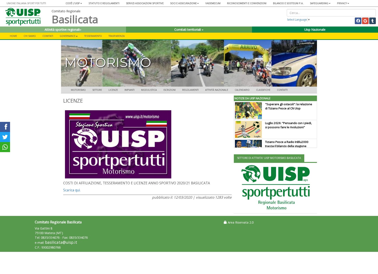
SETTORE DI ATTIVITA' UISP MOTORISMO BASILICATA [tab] (269, 158)
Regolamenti (190, 89)
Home (13, 35)
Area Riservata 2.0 (240, 222)
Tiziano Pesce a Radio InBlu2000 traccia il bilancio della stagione (286, 144)
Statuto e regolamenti (104, 3)
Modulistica (149, 89)
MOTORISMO (78, 89)
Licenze (113, 89)
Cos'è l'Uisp (73, 3)
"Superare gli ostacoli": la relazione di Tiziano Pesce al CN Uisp (288, 106)
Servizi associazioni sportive (145, 3)
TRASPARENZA (116, 35)
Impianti (129, 89)
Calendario (242, 89)
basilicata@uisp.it (61, 242)
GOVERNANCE (67, 35)
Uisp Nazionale (315, 29)
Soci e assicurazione (183, 3)
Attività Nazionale (216, 89)
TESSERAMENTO (93, 35)
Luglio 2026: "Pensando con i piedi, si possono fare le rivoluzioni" (288, 125)
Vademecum (212, 3)
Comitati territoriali (188, 29)
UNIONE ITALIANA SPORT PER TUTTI (26, 3)
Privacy (342, 3)
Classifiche (263, 89)
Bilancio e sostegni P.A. (288, 3)
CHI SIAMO (30, 35)
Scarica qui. (71, 190)
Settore (97, 89)
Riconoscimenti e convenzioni (246, 3)
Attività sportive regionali (62, 29)
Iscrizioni (169, 89)
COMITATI (47, 35)
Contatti (282, 89)
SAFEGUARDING (319, 3)
